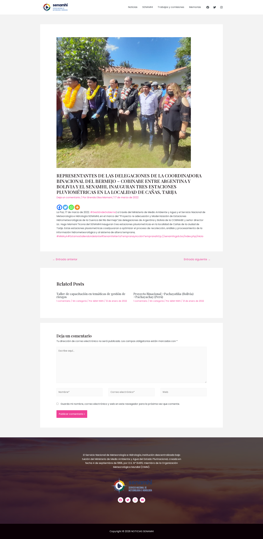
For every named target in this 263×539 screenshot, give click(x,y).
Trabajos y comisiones (171, 7)
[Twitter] (214, 7)
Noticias (132, 7)
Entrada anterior (65, 259)
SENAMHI (147, 7)
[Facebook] (207, 7)
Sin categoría (80, 300)
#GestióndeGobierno (103, 212)
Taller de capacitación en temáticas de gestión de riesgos (90, 295)
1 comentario (63, 300)
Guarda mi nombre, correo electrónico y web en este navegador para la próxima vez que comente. (120, 404)
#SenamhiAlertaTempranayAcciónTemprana (128, 236)
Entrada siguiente (197, 259)
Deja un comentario (68, 197)
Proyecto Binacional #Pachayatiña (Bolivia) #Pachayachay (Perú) (163, 295)
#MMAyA (62, 236)
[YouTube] (142, 500)
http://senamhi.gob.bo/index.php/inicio (179, 236)
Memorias (195, 7)
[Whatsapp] (71, 207)
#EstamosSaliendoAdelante (84, 236)
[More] (77, 207)
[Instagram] (221, 7)
